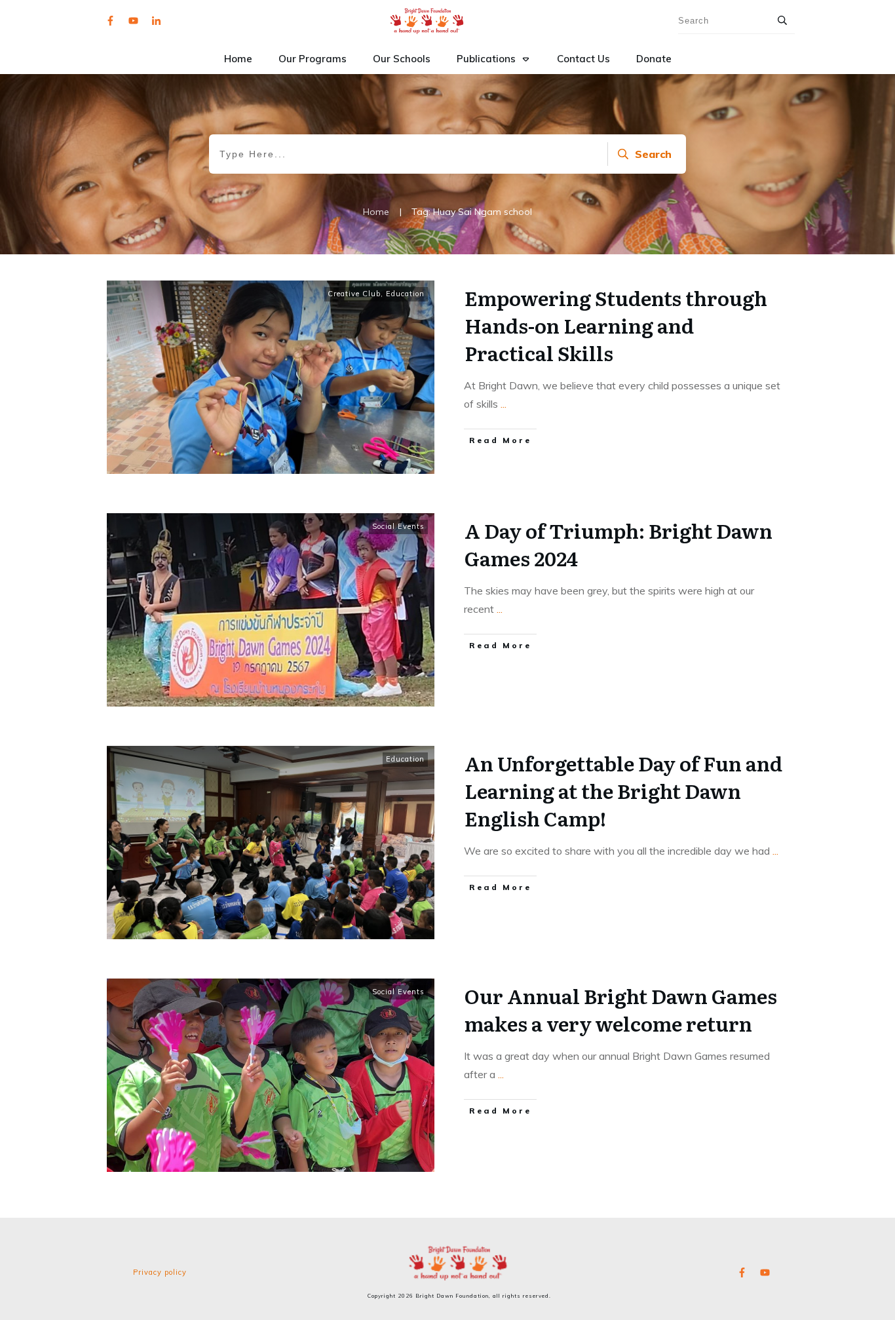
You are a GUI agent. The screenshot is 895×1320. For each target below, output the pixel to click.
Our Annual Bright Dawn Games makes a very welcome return (621, 1009)
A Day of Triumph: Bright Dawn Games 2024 (618, 544)
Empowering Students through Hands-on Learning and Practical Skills (616, 325)
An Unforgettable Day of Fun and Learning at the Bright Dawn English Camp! (623, 790)
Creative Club (354, 293)
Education (405, 293)
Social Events (398, 526)
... (503, 403)
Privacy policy (160, 1272)
